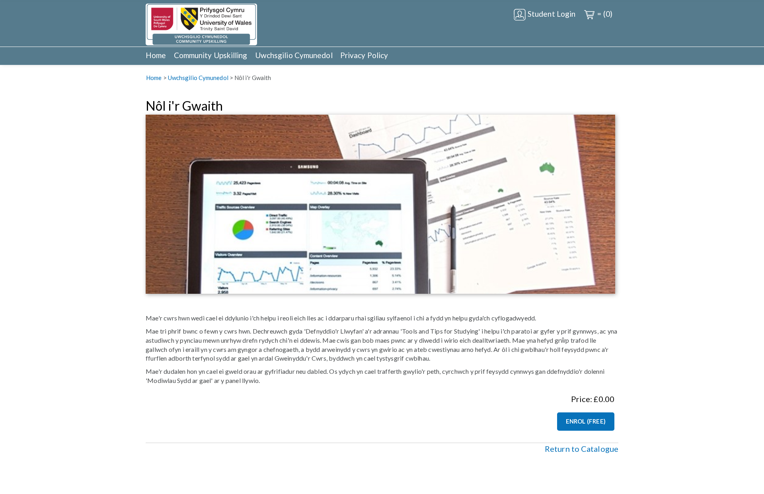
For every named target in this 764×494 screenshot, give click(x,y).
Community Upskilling (211, 55)
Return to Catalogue (581, 448)
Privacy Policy (364, 55)
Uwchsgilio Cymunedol (294, 55)
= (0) (604, 13)
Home (156, 55)
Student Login (550, 13)
